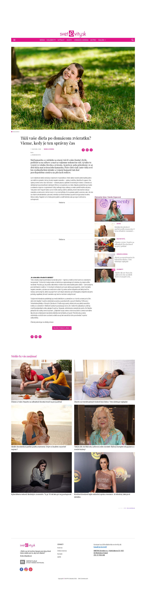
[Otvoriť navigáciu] (14, 40)
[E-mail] (87, 149)
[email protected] (100, 547)
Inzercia (59, 547)
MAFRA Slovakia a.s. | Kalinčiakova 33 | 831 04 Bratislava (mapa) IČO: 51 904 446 (109, 553)
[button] (132, 40)
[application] (115, 210)
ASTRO (93, 40)
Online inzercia (62, 551)
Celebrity (51, 40)
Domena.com (84, 578)
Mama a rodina (49, 149)
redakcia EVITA (36, 155)
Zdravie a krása (81, 40)
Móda (42, 40)
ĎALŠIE (101, 40)
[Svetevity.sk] (73, 34)
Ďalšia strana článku (61, 328)
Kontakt (59, 554)
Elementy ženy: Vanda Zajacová (108, 197)
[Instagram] (26, 569)
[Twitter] (91, 149)
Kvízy (69, 40)
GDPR (59, 557)
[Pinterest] (30, 569)
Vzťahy (61, 40)
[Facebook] (83, 149)
